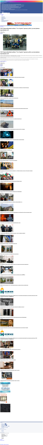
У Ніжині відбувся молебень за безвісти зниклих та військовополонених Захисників (11, 4)
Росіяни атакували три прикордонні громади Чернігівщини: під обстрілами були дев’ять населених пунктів (16, 212)
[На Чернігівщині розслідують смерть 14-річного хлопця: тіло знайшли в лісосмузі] (6, 305)
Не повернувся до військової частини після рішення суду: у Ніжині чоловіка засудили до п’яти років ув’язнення (16, 170)
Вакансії (3, 426)
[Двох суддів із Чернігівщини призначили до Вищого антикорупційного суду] (6, 200)
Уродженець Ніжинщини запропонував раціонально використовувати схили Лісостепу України (14, 327)
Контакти (3, 19)
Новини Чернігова (4, 435)
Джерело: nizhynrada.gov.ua (3, 61)
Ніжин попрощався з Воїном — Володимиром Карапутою (8, 243)
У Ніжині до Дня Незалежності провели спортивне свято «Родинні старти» (11, 181)
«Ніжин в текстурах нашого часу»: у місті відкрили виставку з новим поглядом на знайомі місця (14, 285)
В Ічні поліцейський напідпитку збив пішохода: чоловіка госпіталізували (10, 6)
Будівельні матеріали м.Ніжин (5, 20)
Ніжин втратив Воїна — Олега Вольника (6, 8)
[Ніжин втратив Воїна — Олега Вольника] (6, 148)
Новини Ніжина (3, 18)
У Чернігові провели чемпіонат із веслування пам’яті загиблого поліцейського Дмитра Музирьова (14, 87)
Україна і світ (3, 17)
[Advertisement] (20, 417)
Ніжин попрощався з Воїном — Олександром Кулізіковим (8, 160)
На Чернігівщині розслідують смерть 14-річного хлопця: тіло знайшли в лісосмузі (12, 306)
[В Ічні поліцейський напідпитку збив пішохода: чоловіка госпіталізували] (6, 117)
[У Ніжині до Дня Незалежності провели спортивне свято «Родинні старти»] (6, 179)
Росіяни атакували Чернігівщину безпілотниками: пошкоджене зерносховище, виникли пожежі (14, 108)
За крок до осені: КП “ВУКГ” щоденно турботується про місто (9, 5)
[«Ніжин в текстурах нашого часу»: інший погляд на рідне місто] (6, 252)
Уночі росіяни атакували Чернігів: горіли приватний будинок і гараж (10, 222)
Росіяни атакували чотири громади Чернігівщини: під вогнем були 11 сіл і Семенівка (11, 7)
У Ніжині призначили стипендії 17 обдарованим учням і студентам (9, 370)
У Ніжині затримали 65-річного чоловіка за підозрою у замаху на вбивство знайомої (12, 233)
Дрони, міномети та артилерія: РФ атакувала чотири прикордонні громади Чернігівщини (13, 317)
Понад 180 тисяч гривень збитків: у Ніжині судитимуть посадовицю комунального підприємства (14, 264)
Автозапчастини (3, 21)
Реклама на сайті (2, 428)
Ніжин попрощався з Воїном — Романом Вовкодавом (8, 359)
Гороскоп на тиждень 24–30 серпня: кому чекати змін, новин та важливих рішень (12, 139)
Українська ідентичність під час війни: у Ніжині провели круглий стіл (10, 349)
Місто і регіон (1, 26)
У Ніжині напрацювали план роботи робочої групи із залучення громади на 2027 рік (12, 274)
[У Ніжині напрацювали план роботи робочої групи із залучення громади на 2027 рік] (6, 273)
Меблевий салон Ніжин (4, 427)
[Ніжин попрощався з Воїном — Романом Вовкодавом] (6, 358)
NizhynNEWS (3, 16)
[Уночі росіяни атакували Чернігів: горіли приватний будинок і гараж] (6, 221)
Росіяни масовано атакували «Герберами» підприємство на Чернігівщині (11, 191)
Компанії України (4, 425)
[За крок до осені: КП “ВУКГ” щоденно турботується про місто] (6, 96)
